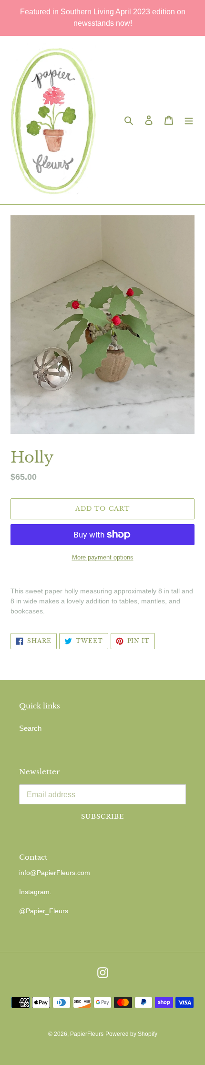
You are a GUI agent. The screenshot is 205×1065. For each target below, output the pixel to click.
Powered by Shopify (131, 1034)
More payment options (102, 557)
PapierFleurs (86, 1034)
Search (30, 728)
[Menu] (189, 120)
